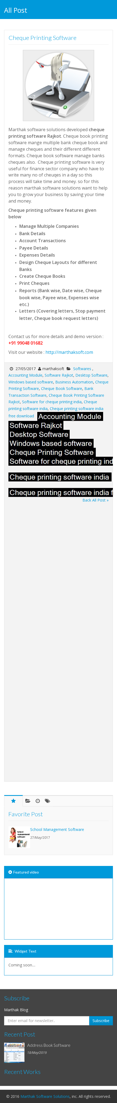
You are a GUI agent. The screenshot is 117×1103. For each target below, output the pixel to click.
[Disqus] (58, 571)
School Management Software (57, 829)
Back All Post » (95, 500)
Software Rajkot (59, 375)
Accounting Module (25, 375)
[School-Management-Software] (19, 837)
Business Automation (74, 382)
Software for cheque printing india (52, 401)
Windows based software (30, 382)
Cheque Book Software (61, 388)
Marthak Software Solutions (45, 1096)
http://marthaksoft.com (69, 352)
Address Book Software (48, 1045)
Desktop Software (91, 375)
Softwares (82, 368)
